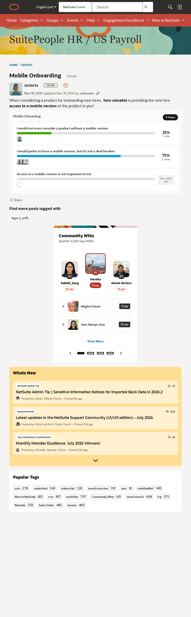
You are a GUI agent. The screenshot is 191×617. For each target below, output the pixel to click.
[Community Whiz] (80, 353)
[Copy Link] (98, 93)
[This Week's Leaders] (90, 353)
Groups (52, 20)
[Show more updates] (95, 460)
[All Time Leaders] (110, 353)
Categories (29, 20)
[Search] (148, 7)
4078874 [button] (31, 86)
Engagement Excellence (123, 20)
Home (12, 20)
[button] (15, 89)
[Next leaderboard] (121, 353)
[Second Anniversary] (66, 85)
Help (91, 20)
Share (15, 200)
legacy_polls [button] (20, 218)
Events (72, 20)
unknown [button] (87, 93)
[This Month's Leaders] (100, 353)
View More (95, 341)
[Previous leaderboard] (70, 353)
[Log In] (179, 7)
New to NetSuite (166, 20)
